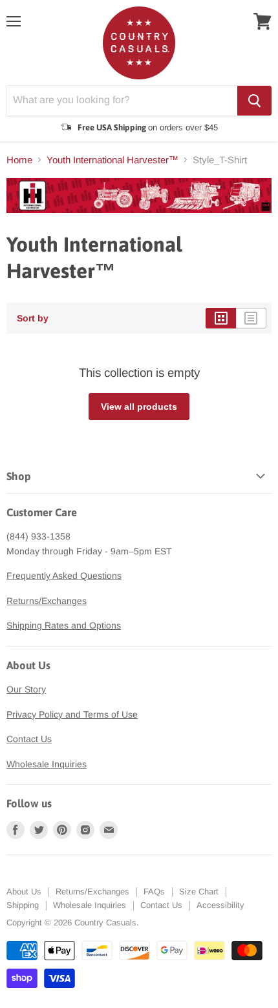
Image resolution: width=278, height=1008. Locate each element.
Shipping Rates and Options (63, 625)
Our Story (26, 689)
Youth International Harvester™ (112, 159)
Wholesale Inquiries (46, 764)
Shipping (22, 905)
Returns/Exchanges (46, 601)
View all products (139, 406)
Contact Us (29, 739)
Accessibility (220, 905)
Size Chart (199, 891)
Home (19, 159)
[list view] (251, 318)
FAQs (154, 891)
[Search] (254, 101)
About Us (23, 891)
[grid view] (221, 318)
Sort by (32, 318)
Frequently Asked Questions (64, 575)
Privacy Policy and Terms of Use (72, 714)
